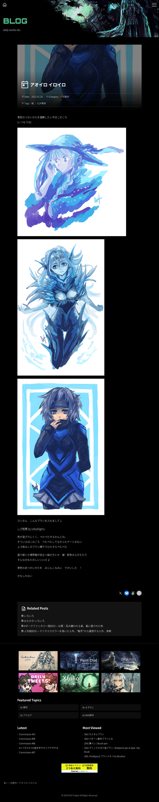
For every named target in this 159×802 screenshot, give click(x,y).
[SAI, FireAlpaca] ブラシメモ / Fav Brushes (104, 756)
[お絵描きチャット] (79, 660)
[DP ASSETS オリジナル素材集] (120, 660)
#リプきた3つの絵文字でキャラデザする (38, 747)
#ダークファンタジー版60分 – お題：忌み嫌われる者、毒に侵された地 (63, 626)
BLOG (15, 21)
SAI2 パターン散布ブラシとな (98, 738)
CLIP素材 (41, 103)
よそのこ (89, 707)
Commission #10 (27, 734)
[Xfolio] (79, 682)
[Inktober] (38, 660)
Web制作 (89, 715)
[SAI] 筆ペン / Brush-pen (96, 743)
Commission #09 (27, 738)
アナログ (27, 715)
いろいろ (29, 616)
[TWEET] (38, 682)
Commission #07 (27, 752)
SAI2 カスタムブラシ (94, 734)
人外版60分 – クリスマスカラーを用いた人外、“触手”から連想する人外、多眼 (67, 631)
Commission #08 (27, 743)
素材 (25, 707)
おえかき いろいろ (34, 621)
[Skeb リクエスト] (120, 682)
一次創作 (64, 96)
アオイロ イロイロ (48, 85)
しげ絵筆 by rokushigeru (31, 529)
